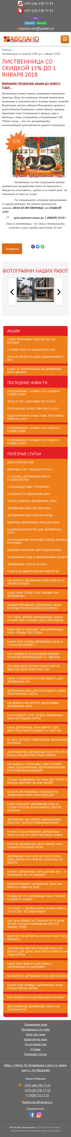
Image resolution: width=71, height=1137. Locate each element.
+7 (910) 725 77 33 (37, 1095)
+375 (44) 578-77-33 (38, 3)
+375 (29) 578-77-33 (38, 10)
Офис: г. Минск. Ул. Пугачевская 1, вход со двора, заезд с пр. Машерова (35, 1067)
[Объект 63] (35, 289)
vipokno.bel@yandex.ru (37, 28)
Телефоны (12, 249)
